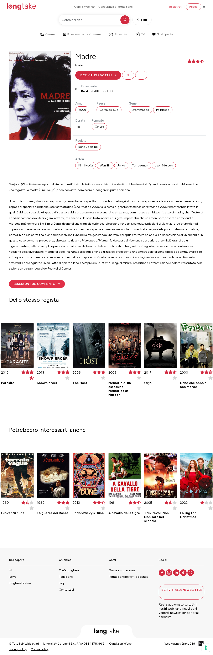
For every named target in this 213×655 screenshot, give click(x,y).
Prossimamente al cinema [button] (84, 34)
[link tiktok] (183, 572)
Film (11, 570)
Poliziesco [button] (162, 110)
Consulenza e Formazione (115, 7)
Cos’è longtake (69, 570)
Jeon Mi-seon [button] (164, 165)
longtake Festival (20, 583)
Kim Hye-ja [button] (85, 165)
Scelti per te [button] (165, 34)
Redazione (66, 577)
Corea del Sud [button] (109, 110)
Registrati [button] (175, 7)
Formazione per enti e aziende (128, 577)
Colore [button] (99, 126)
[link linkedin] (176, 572)
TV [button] (143, 34)
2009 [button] (82, 110)
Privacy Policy (18, 649)
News (12, 577)
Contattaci (66, 589)
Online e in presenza (122, 570)
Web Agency (173, 643)
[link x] (191, 572)
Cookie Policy (39, 649)
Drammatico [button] (140, 110)
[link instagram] (169, 572)
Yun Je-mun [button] (140, 165)
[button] (98, 75)
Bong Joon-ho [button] (88, 147)
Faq (61, 583)
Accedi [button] (193, 7)
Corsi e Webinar (84, 7)
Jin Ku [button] (121, 165)
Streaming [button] (121, 34)
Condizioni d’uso (120, 643)
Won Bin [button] (105, 165)
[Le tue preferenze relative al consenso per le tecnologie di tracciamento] (206, 648)
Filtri (144, 20)
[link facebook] (162, 572)
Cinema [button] (50, 34)
